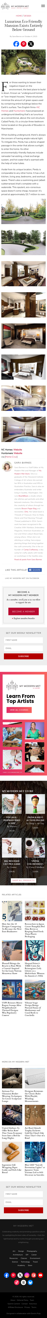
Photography (32, 1251)
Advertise (33, 1304)
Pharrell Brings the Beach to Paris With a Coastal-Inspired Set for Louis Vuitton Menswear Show (11, 968)
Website (17, 449)
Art (14, 1251)
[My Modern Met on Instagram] (27, 1274)
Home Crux (11, 456)
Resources (14, 1258)
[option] (12, 764)
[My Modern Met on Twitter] (20, 1274)
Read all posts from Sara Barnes (28, 559)
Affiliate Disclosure (15, 1307)
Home (19, 15)
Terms (33, 1307)
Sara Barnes (17, 36)
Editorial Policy (22, 1300)
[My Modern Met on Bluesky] (30, 1281)
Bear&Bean (23, 496)
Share (36, 570)
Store (30, 1265)
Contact (25, 1304)
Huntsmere (19, 110)
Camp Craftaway (31, 549)
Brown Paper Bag (29, 508)
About (12, 1300)
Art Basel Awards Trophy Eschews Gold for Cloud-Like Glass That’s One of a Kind (35, 1133)
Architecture (18, 1255)
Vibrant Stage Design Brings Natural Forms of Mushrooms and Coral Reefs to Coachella (33, 1008)
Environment (35, 1258)
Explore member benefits (24, 618)
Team (32, 1300)
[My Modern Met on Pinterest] (13, 1274)
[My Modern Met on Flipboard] (33, 1274)
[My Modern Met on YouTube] (40, 1274)
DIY (27, 1255)
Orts (26, 511)
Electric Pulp (36, 1313)
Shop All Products (23, 880)
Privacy (27, 1307)
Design (27, 15)
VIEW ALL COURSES (19, 710)
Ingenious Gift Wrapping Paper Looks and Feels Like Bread (11, 1168)
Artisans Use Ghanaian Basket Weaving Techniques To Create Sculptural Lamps (12, 1096)
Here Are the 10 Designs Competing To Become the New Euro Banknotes (12, 928)
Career (34, 1255)
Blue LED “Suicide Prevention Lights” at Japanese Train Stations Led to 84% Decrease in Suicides (35, 1169)
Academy (21, 1265)
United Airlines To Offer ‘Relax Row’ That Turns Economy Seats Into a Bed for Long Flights (12, 1133)
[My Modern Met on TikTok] (16, 1281)
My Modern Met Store (17, 791)
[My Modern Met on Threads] (23, 1281)
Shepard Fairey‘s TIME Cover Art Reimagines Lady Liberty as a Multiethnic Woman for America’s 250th (34, 969)
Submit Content (14, 1304)
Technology (25, 1262)
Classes (24, 1258)
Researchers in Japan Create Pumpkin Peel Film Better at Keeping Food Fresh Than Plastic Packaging (35, 930)
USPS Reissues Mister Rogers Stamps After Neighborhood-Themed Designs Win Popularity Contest (12, 1008)
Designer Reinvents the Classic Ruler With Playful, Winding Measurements (34, 1096)
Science (15, 1262)
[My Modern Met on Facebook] (6, 1274)
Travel (35, 1262)
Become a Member (23, 611)
